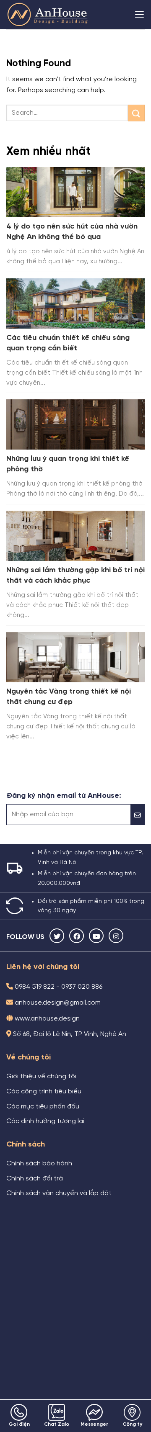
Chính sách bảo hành (39, 1163)
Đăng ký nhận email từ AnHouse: (63, 796)
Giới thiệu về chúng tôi (41, 1076)
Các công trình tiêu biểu (43, 1091)
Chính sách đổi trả (34, 1178)
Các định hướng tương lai (45, 1121)
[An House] (48, 14)
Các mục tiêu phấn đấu (42, 1106)
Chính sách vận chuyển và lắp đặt (59, 1193)
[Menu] (139, 14)
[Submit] (136, 113)
